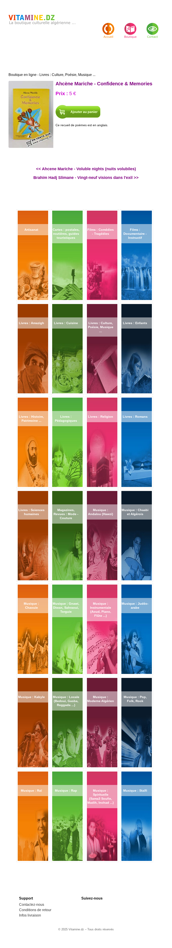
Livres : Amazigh (31, 323)
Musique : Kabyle (31, 697)
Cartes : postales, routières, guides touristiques (66, 233)
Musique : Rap (66, 790)
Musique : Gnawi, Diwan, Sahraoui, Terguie (66, 607)
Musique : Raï (31, 790)
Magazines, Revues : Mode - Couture (66, 514)
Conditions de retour (35, 910)
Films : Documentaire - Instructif (135, 233)
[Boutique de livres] (108, 26)
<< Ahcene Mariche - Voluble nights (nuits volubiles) (86, 169)
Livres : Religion (100, 416)
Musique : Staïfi (135, 790)
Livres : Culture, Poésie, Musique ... (100, 327)
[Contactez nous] (152, 26)
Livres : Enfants (135, 323)
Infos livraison (30, 915)
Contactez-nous (31, 904)
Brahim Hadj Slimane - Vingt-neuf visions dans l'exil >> (86, 177)
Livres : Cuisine (66, 323)
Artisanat (31, 229)
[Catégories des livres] (130, 26)
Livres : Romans (135, 416)
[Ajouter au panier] (78, 112)
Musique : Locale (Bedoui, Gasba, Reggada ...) (66, 701)
